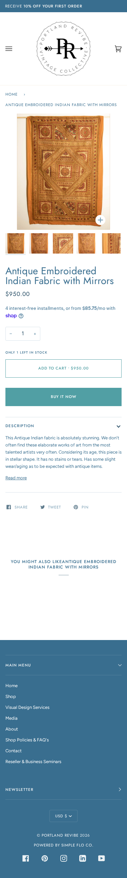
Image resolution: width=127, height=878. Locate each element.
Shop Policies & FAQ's (27, 739)
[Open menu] (15, 48)
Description (19, 425)
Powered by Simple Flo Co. (63, 845)
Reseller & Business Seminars (33, 761)
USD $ (61, 816)
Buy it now (64, 396)
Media (11, 718)
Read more (16, 477)
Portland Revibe (60, 835)
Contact (13, 750)
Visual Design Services (27, 707)
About (11, 729)
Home (11, 94)
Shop (10, 696)
